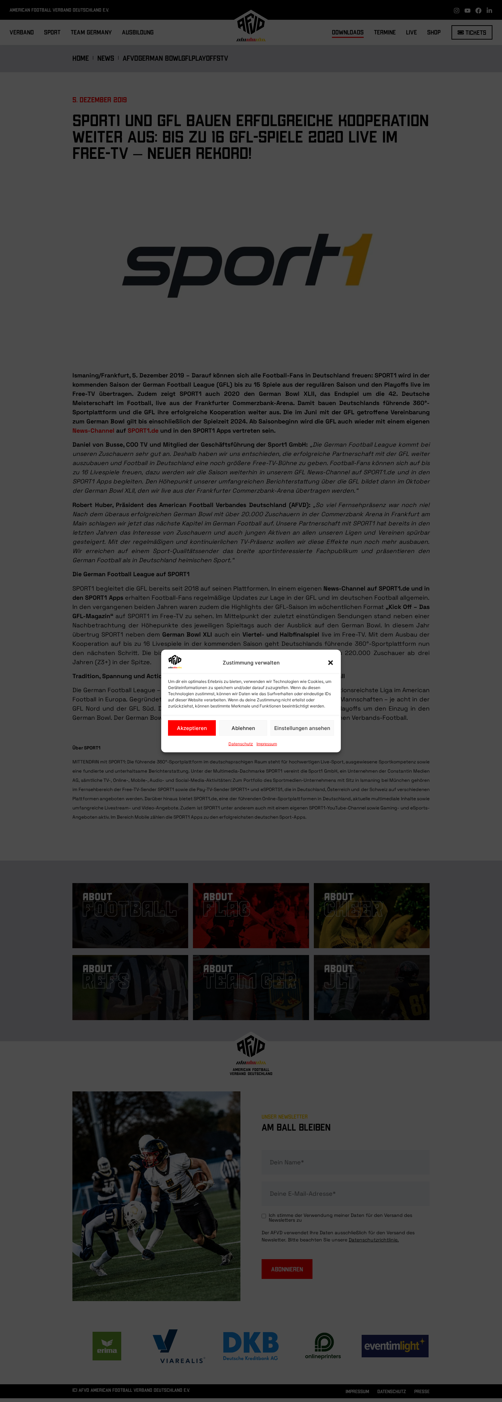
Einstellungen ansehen (302, 728)
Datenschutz (240, 743)
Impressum (266, 743)
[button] (330, 662)
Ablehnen (243, 728)
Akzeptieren (192, 728)
